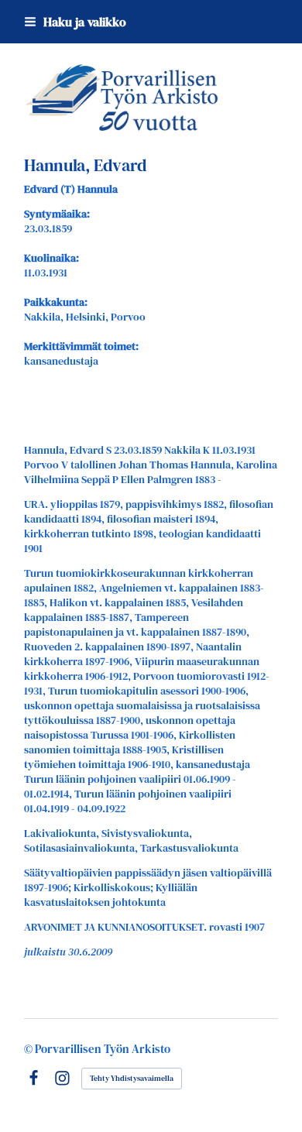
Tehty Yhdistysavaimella (131, 1078)
